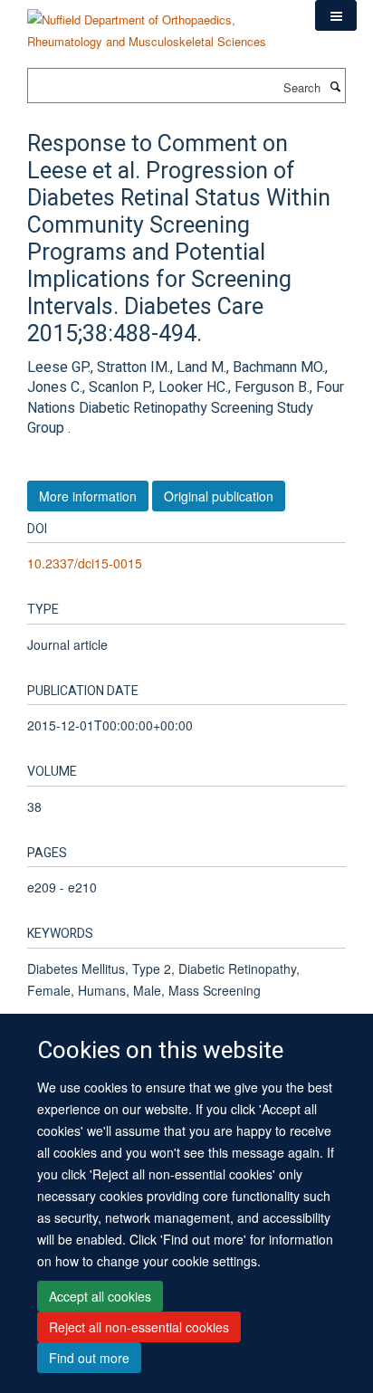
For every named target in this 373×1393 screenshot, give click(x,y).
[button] (336, 15)
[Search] (335, 86)
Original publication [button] (218, 496)
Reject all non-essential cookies (139, 1327)
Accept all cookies (100, 1296)
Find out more (89, 1358)
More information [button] (88, 496)
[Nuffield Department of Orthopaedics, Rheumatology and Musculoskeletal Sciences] (157, 24)
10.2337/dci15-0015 (84, 563)
